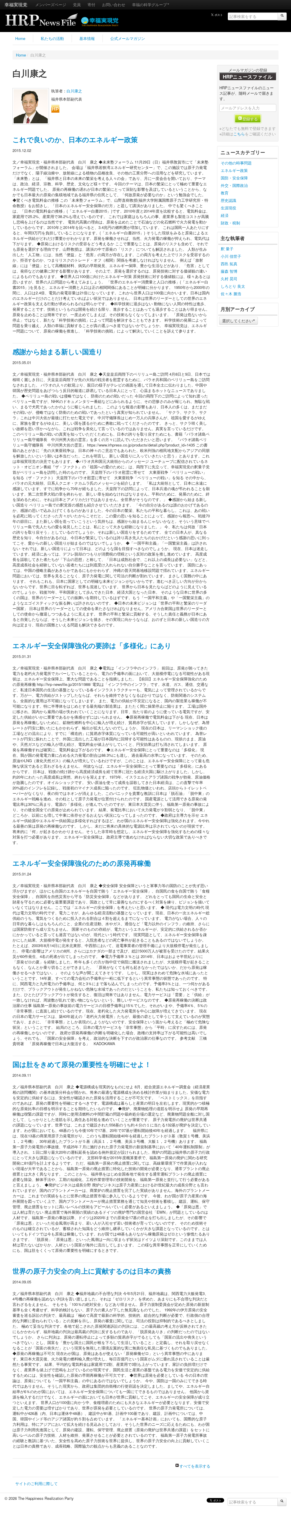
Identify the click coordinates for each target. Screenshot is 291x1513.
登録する (250, 119)
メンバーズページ (50, 4)
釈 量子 (227, 248)
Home (20, 38)
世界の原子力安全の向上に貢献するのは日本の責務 (92, 1271)
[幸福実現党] (100, 21)
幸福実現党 (16, 4)
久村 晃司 (229, 278)
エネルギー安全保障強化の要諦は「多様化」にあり (92, 645)
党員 (77, 4)
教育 (224, 193)
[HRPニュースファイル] (41, 18)
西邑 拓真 (229, 263)
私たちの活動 (52, 38)
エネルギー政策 (234, 170)
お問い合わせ (113, 4)
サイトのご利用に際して (36, 1483)
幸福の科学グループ (149, 4)
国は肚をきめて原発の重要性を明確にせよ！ (82, 1064)
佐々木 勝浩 (231, 293)
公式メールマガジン (127, 38)
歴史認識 (228, 200)
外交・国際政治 (234, 185)
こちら (239, 133)
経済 (224, 215)
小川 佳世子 (231, 256)
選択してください (237, 320)
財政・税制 (230, 223)
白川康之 (74, 91)
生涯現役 (228, 208)
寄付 (91, 4)
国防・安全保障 (234, 178)
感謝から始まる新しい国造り (58, 351)
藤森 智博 (229, 271)
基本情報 (87, 38)
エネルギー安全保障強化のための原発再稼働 (82, 863)
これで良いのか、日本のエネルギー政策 (75, 139)
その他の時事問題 (236, 163)
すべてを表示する (194, 1466)
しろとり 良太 (233, 286)
